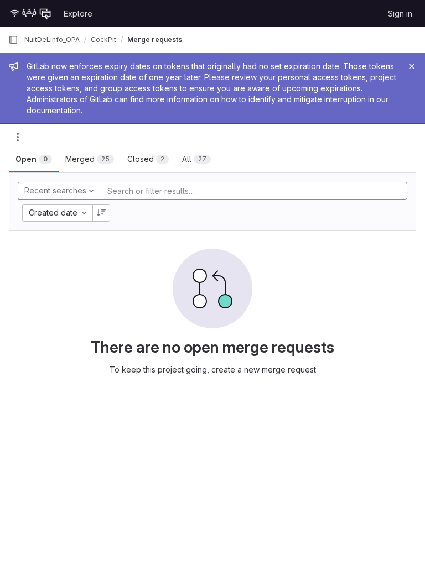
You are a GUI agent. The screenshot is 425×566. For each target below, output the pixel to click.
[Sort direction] (101, 213)
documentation (54, 110)
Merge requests (154, 39)
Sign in (400, 13)
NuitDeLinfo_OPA (52, 39)
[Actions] (18, 137)
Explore (78, 13)
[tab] (34, 159)
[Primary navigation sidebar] (13, 40)
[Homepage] (30, 13)
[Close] (411, 66)
